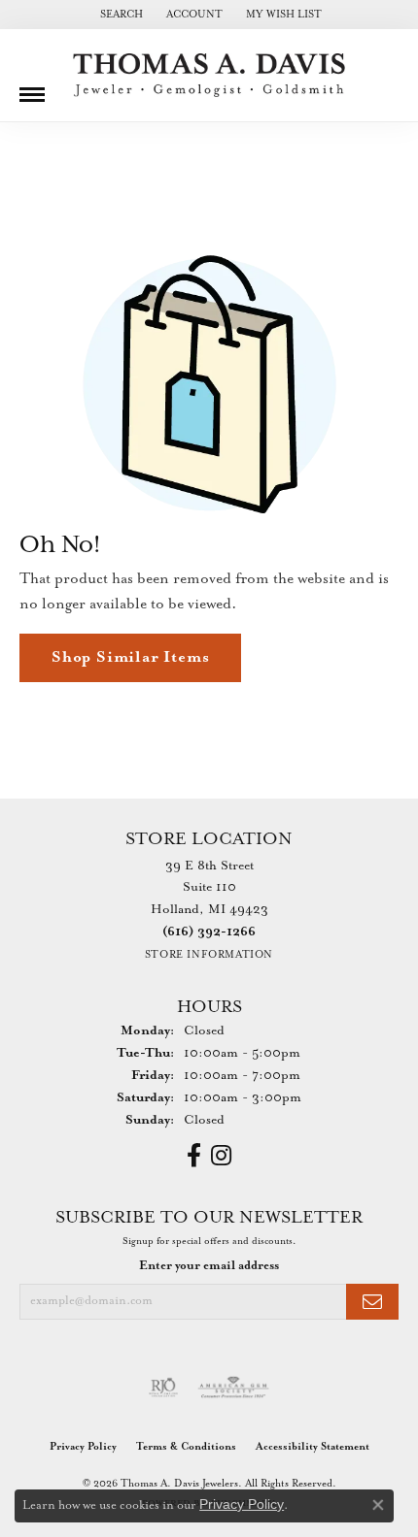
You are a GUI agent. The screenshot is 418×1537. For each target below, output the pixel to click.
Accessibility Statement (312, 1447)
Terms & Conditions (186, 1447)
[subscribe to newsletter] (372, 1302)
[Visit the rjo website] (163, 1387)
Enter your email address (209, 1265)
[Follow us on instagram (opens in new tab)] (221, 1155)
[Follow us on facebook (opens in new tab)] (194, 1155)
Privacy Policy (83, 1447)
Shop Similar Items (130, 657)
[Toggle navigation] (32, 87)
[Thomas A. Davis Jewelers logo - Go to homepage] (209, 75)
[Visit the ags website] (233, 1387)
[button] (119, 14)
